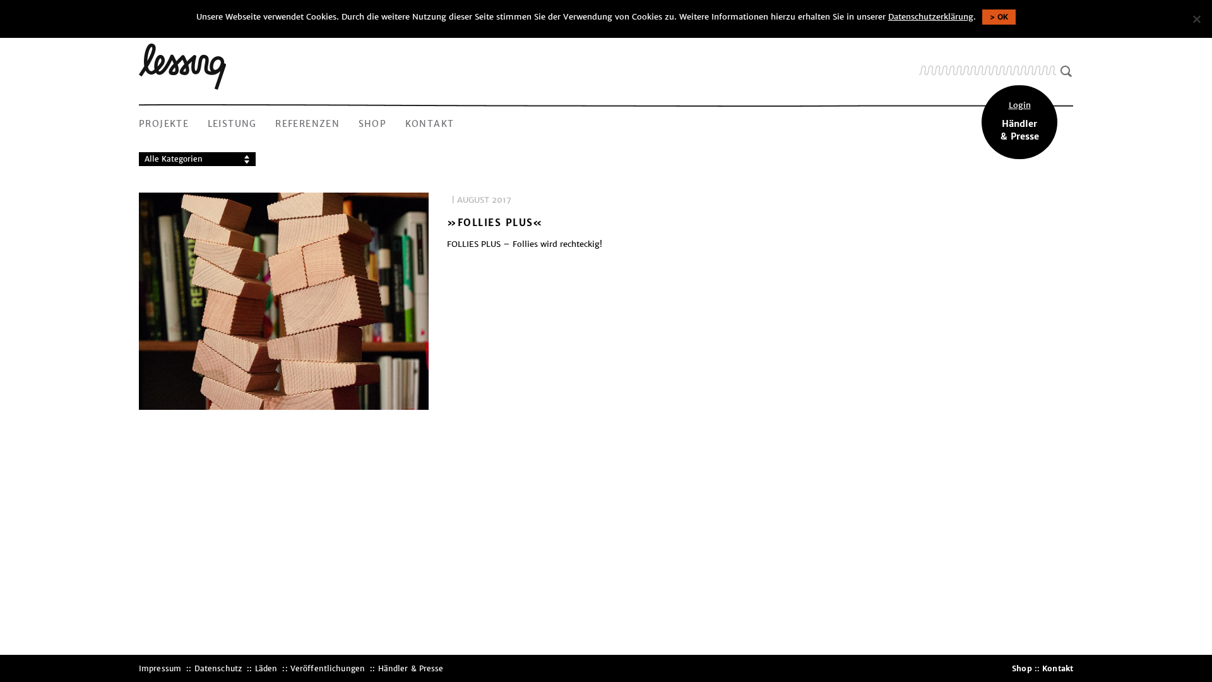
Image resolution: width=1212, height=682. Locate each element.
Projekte (164, 123)
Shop (373, 123)
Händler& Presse (1020, 121)
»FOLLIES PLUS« (495, 223)
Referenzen (307, 123)
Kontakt (429, 123)
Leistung (232, 123)
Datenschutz (218, 668)
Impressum (160, 668)
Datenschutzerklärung (930, 16)
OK (1003, 16)
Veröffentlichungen (327, 668)
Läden (266, 668)
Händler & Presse (411, 668)
